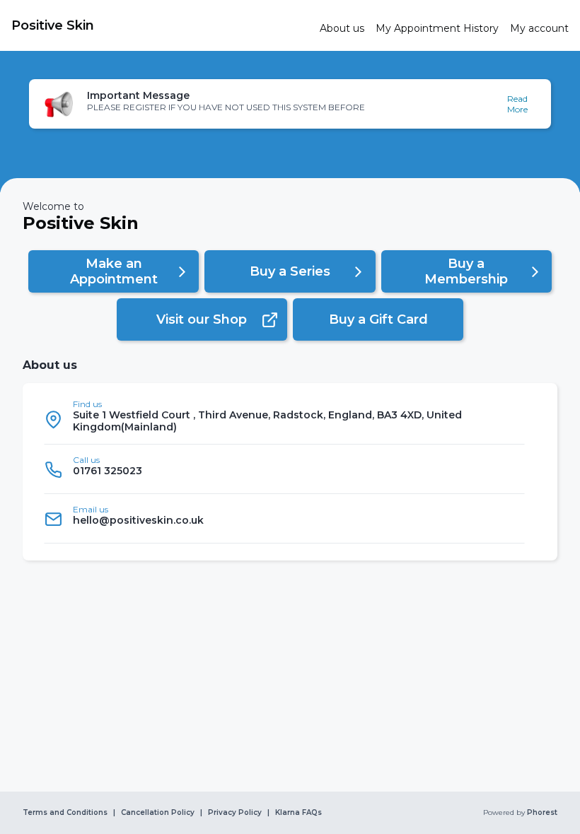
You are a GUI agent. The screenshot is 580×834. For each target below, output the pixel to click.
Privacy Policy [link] (235, 813)
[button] (290, 104)
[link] (159, 25)
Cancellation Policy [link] (158, 813)
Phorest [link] (542, 813)
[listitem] (284, 419)
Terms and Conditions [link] (65, 813)
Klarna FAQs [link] (298, 813)
